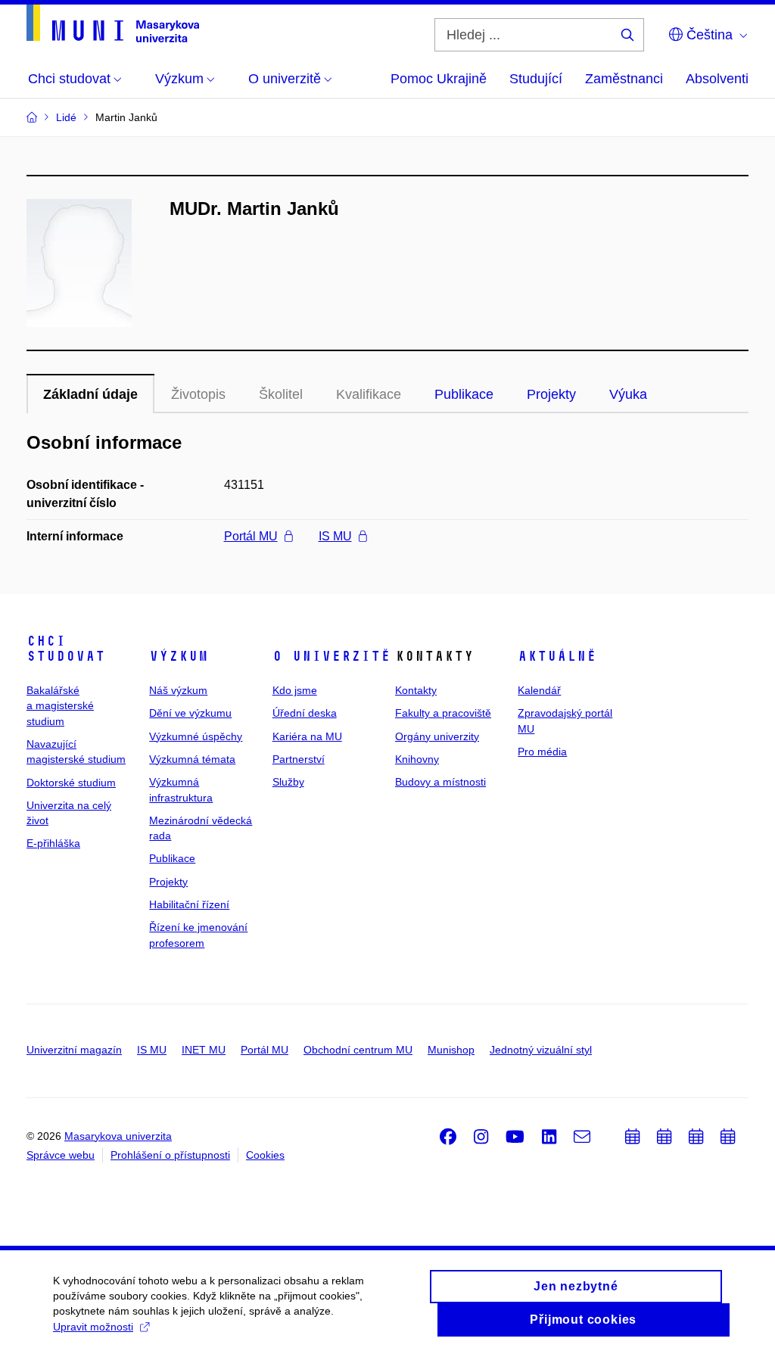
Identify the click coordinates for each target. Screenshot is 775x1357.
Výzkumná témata (192, 759)
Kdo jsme (294, 690)
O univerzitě (331, 656)
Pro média (542, 751)
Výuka (628, 394)
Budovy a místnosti (440, 782)
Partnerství (298, 759)
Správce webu (60, 1155)
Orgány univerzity (437, 736)
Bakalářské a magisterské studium (60, 705)
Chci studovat (65, 648)
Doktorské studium (71, 783)
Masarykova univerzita (118, 1136)
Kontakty (416, 690)
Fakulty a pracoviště (443, 713)
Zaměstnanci (624, 78)
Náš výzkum (178, 690)
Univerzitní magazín (74, 1050)
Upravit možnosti (93, 1327)
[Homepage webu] (112, 23)
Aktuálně (557, 656)
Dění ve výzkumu (190, 713)
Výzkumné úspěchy (195, 736)
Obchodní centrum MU (357, 1050)
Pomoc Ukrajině (439, 78)
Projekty (551, 394)
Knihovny (417, 759)
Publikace (463, 394)
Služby (288, 782)
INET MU (204, 1050)
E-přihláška (53, 843)
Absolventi (717, 78)
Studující (535, 78)
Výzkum (178, 656)
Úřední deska (304, 713)
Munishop (451, 1050)
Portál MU (251, 536)
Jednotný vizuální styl (541, 1050)
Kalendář (539, 690)
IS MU (335, 536)
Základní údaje (90, 394)
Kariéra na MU (307, 736)
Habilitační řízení (189, 904)
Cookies (265, 1155)
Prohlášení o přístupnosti (170, 1155)
